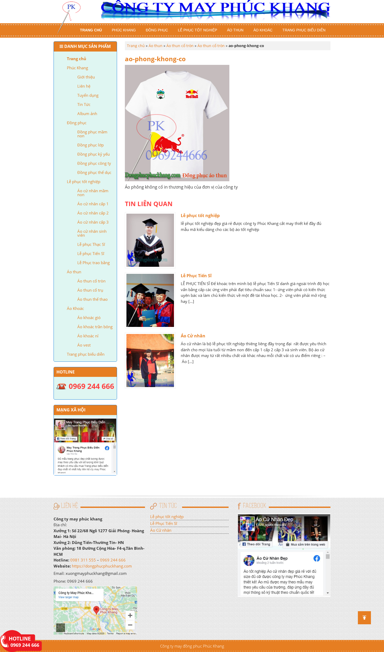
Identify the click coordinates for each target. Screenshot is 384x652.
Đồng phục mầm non (92, 133)
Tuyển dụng (87, 95)
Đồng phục (157, 30)
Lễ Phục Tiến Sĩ (196, 276)
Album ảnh (87, 113)
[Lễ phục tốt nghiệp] (150, 240)
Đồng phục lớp (90, 145)
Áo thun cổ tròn (91, 281)
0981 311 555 (83, 560)
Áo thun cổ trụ (90, 290)
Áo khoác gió (89, 317)
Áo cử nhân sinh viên (92, 233)
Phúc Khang (124, 30)
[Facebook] (284, 554)
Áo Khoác (262, 30)
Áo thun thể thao (92, 299)
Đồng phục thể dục (94, 172)
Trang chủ (91, 30)
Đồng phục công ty (94, 163)
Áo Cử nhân (193, 336)
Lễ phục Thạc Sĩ (91, 244)
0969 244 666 (113, 560)
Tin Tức (83, 104)
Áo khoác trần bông (95, 326)
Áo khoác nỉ (87, 335)
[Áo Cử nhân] (150, 360)
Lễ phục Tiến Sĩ (90, 253)
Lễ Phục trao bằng (93, 262)
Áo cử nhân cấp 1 (93, 203)
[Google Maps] (95, 610)
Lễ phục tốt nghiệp (197, 30)
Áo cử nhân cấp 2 (93, 213)
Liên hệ (83, 86)
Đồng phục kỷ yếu (93, 154)
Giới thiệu (86, 77)
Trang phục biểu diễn (303, 30)
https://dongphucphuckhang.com (102, 566)
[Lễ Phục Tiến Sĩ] (150, 300)
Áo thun (235, 30)
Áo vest (84, 345)
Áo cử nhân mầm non (92, 192)
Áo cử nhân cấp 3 (93, 222)
